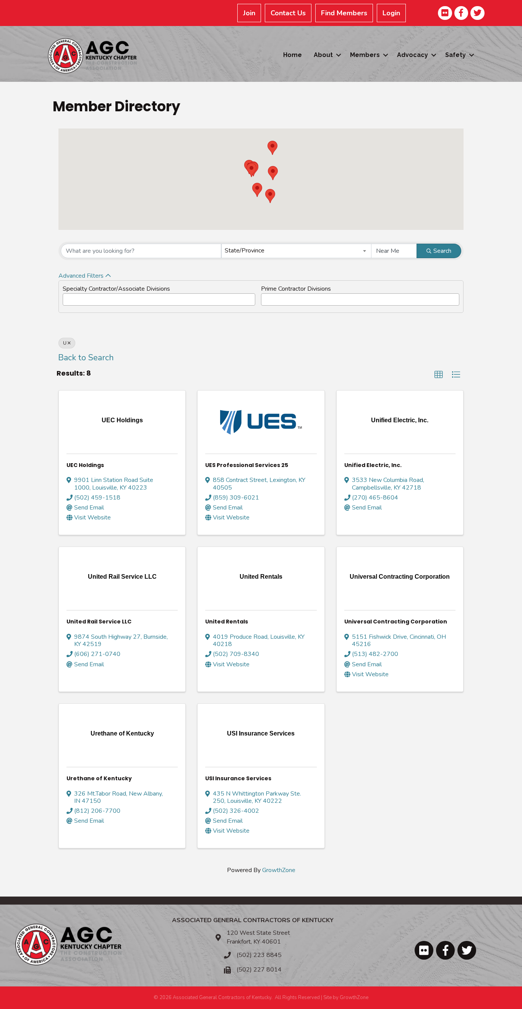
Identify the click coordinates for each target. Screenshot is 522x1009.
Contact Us (288, 13)
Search (442, 251)
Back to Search (86, 357)
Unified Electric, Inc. (373, 465)
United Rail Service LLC (98, 621)
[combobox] (296, 251)
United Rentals (226, 621)
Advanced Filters (81, 276)
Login (391, 13)
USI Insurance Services (238, 778)
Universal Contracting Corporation (395, 621)
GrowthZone (278, 870)
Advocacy (412, 55)
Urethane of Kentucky (99, 778)
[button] (273, 173)
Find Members (344, 13)
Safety (455, 55)
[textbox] (67, 298)
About (323, 55)
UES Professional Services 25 (246, 465)
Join (249, 13)
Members (365, 55)
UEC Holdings (85, 465)
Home (292, 55)
